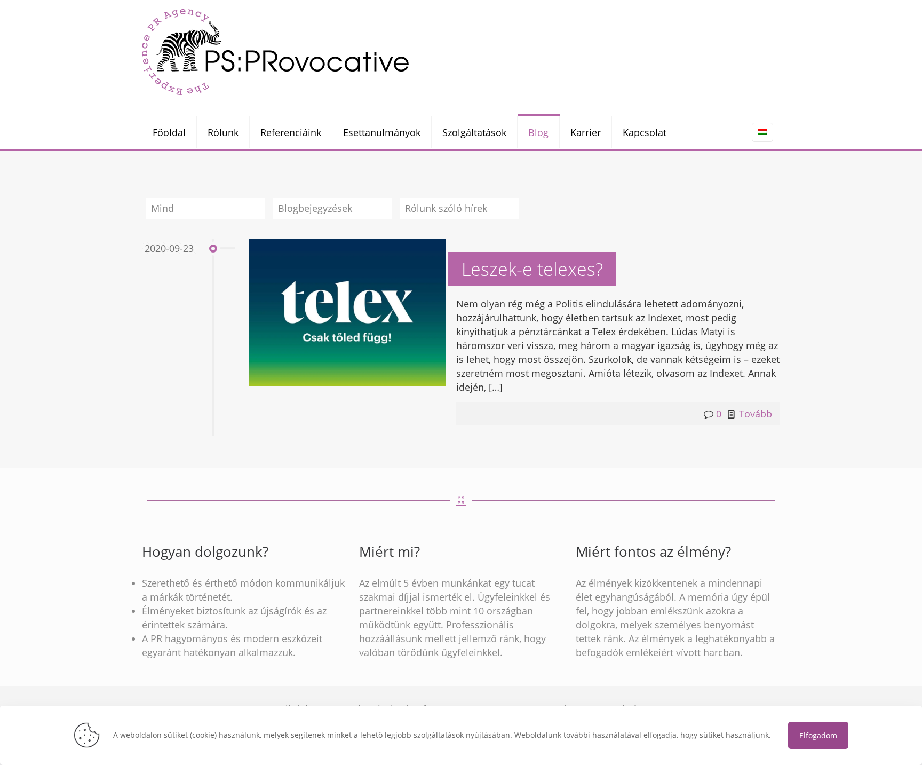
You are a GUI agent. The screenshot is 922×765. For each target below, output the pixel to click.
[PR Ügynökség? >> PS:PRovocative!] (275, 51)
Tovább (755, 413)
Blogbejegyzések (315, 208)
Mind (162, 208)
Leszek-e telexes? (532, 269)
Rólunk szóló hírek (446, 208)
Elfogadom (818, 735)
